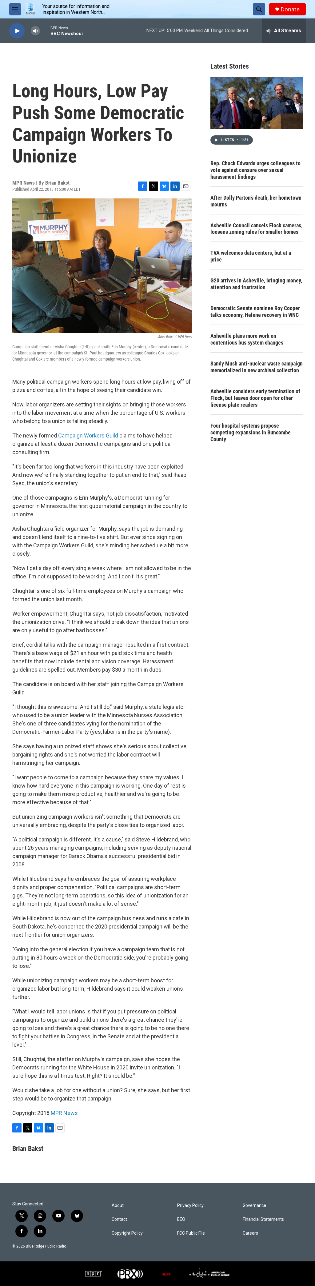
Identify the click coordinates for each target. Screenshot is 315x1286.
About (118, 1205)
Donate (290, 9)
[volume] (35, 31)
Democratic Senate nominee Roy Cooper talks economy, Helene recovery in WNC (255, 311)
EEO (181, 1219)
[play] (17, 30)
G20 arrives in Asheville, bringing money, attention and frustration (256, 283)
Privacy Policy (190, 1205)
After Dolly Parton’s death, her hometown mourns (255, 201)
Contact (119, 1219)
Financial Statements (263, 1219)
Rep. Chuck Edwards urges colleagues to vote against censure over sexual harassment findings (255, 170)
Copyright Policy (127, 1233)
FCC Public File (191, 1233)
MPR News (64, 1113)
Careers (250, 1233)
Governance (254, 1205)
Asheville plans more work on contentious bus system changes (246, 339)
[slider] (45, 30)
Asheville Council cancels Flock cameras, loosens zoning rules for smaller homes (256, 228)
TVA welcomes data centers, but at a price (250, 256)
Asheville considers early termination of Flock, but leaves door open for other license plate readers (255, 398)
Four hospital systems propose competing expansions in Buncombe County (250, 432)
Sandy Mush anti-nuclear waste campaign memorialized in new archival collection (256, 366)
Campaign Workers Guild (88, 435)
